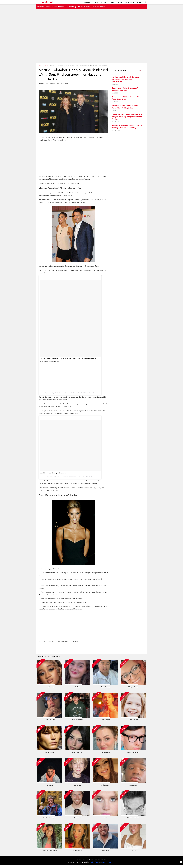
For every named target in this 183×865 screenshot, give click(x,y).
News (96, 2)
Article (103, 2)
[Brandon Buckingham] (49, 815)
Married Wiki (47, 2)
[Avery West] (49, 782)
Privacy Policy (94, 862)
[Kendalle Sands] (49, 684)
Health (119, 2)
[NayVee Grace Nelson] (49, 848)
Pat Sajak (73, 7)
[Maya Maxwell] (133, 717)
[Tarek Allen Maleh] (77, 717)
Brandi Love (63, 7)
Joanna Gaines (51, 7)
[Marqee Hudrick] (133, 684)
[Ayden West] (133, 782)
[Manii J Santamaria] (133, 750)
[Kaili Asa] (133, 848)
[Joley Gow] (105, 815)
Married (111, 2)
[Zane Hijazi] (105, 848)
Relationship (129, 2)
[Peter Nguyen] (105, 717)
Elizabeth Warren (98, 7)
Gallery (140, 2)
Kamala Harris (84, 7)
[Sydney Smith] (77, 848)
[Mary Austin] (77, 782)
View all (140, 70)
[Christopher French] (133, 815)
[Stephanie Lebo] (105, 782)
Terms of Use (106, 862)
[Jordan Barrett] (49, 750)
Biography (87, 2)
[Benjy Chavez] (105, 684)
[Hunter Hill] (77, 815)
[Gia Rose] (77, 684)
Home (40, 65)
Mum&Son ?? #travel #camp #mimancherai (53, 473)
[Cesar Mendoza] (49, 717)
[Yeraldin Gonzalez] (77, 750)
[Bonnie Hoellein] (105, 750)
